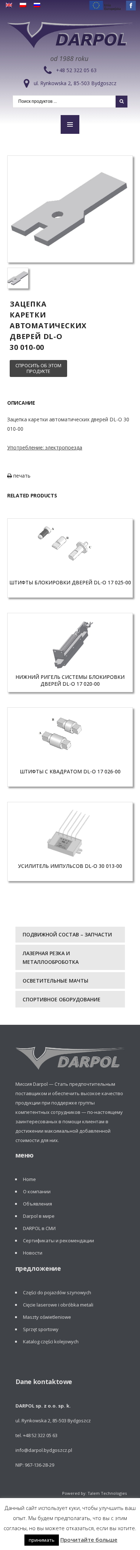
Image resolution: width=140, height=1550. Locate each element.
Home (29, 1179)
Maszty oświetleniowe (47, 1317)
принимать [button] (42, 1540)
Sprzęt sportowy (41, 1329)
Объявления (37, 1203)
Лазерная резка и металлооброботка (51, 957)
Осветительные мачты (55, 980)
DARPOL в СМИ (39, 1228)
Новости (32, 1253)
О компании (37, 1191)
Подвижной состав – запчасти (67, 934)
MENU (70, 124)
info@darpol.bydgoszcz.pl (43, 1450)
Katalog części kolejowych (51, 1341)
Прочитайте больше (88, 1539)
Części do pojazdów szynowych (57, 1292)
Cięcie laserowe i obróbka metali (58, 1304)
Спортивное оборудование (62, 999)
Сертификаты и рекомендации (58, 1240)
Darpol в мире (39, 1216)
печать (21, 475)
